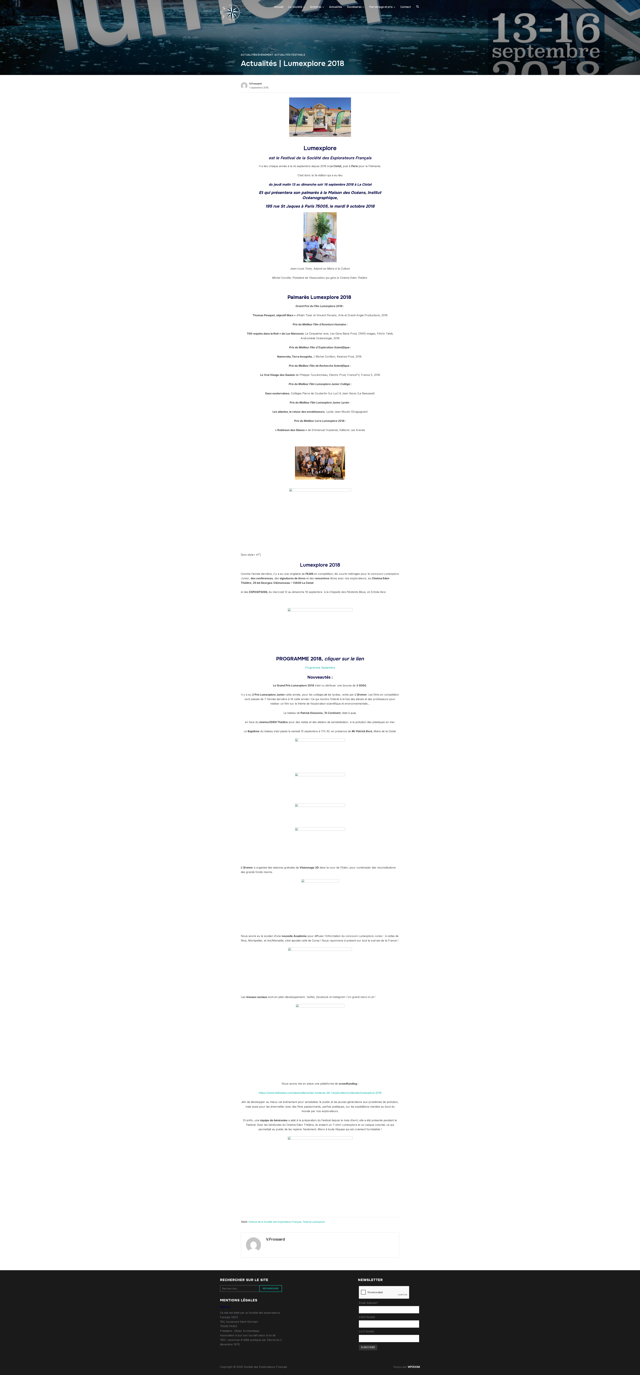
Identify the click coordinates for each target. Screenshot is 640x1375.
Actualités (335, 7)
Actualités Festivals (289, 54)
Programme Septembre (320, 667)
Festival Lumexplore (314, 1221)
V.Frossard (255, 83)
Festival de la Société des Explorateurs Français (275, 1221)
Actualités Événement (257, 54)
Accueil (278, 7)
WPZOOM (414, 1367)
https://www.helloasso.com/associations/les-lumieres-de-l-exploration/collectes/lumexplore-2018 (320, 1092)
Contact (405, 7)
